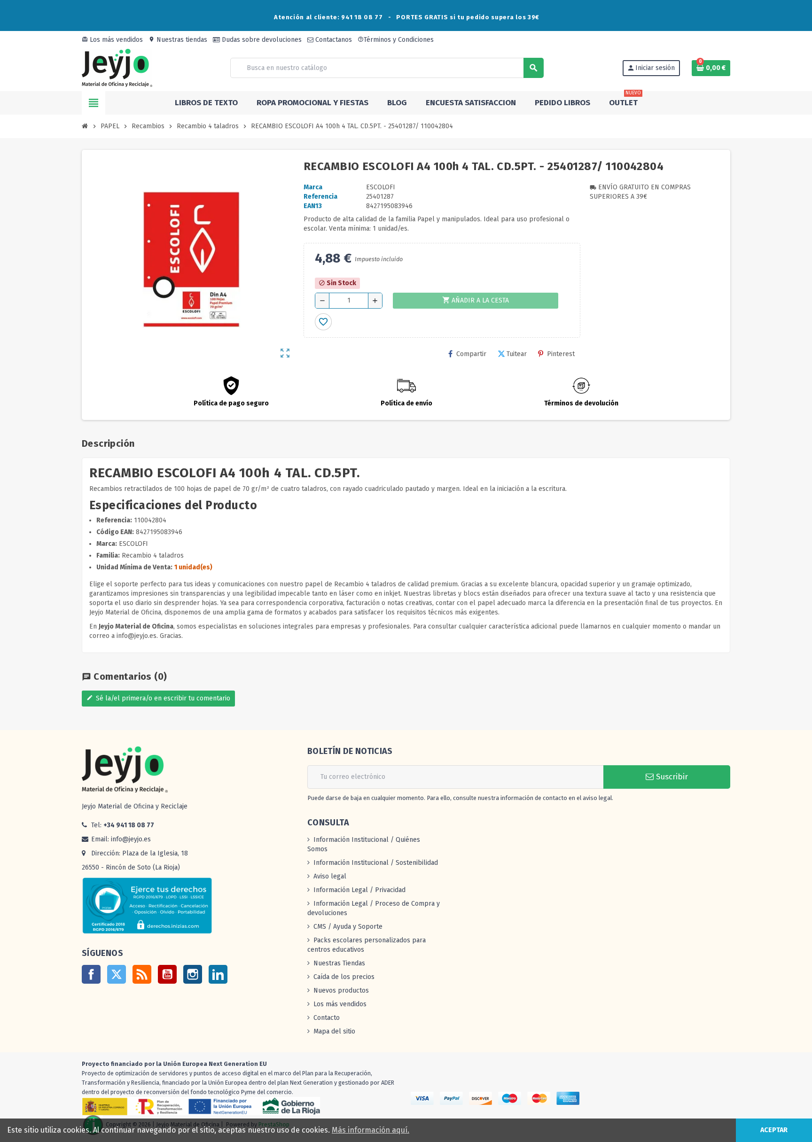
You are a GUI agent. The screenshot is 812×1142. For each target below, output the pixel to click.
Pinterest (561, 354)
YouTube (167, 974)
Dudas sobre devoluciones (261, 40)
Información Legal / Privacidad (359, 890)
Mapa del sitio (334, 1031)
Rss (142, 974)
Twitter (116, 974)
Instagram (192, 974)
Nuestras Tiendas (339, 963)
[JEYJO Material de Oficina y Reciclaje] (117, 67)
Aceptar (774, 1130)
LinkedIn (218, 974)
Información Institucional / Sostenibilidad (375, 863)
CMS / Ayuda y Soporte (348, 927)
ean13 (313, 206)
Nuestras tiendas (177, 40)
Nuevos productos (341, 990)
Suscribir (671, 777)
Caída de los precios (344, 977)
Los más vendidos (112, 40)
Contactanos (332, 40)
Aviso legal (329, 876)
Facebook (91, 974)
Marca (313, 187)
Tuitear (517, 354)
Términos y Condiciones (396, 40)
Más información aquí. (370, 1130)
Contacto (326, 1018)
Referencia (320, 197)
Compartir (471, 354)
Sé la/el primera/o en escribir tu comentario (158, 698)
